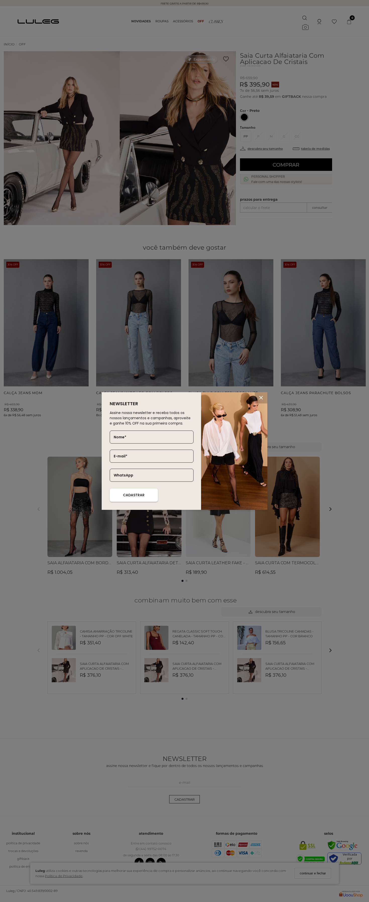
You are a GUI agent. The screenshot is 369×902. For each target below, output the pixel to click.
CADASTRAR (134, 495)
